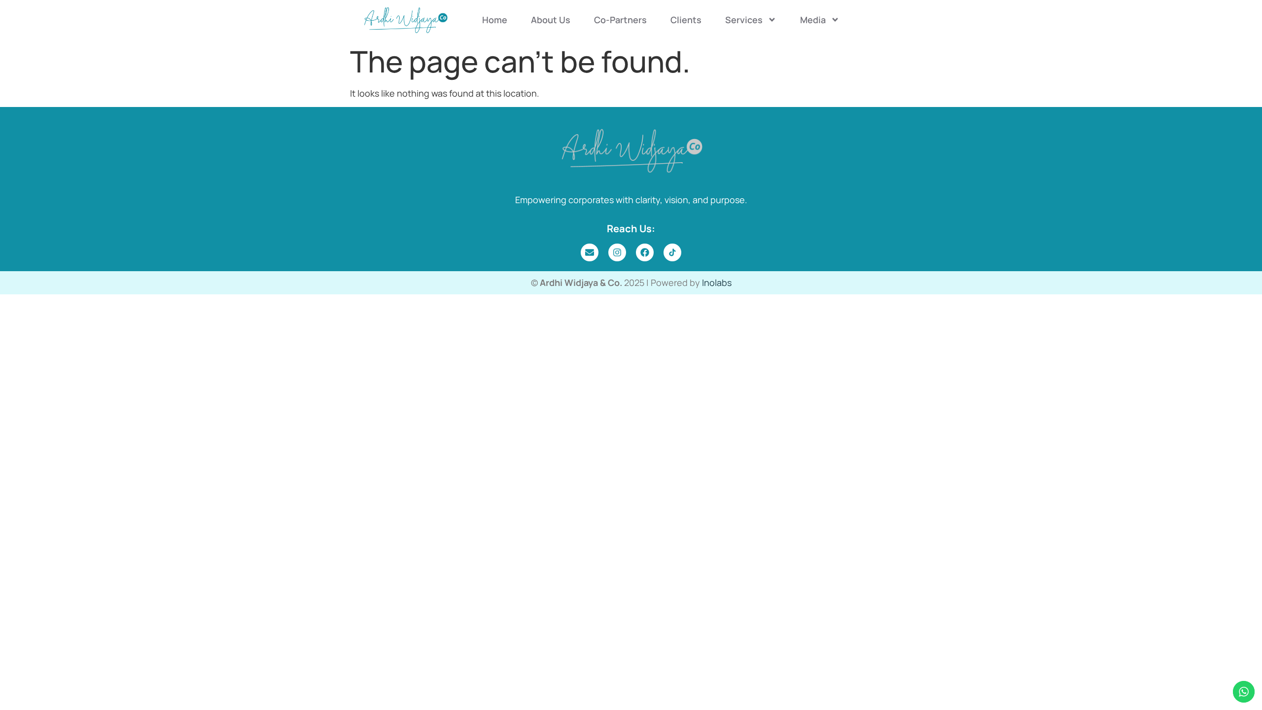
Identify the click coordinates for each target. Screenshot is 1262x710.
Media (813, 20)
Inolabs (717, 282)
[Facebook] (645, 252)
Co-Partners (620, 20)
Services (744, 20)
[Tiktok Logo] (672, 252)
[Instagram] (617, 252)
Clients (685, 20)
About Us (550, 20)
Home (494, 20)
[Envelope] (589, 252)
